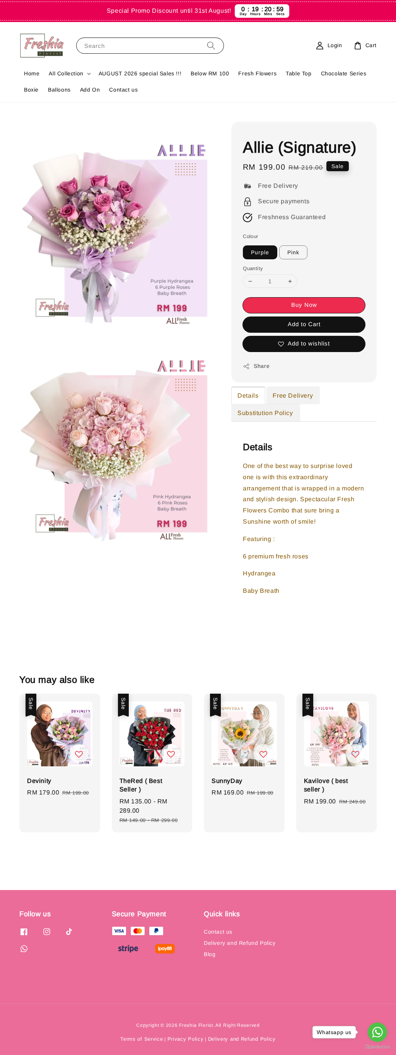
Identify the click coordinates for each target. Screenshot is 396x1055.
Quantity (253, 268)
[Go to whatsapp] (377, 1032)
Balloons (59, 90)
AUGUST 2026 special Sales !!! (140, 73)
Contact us (123, 90)
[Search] (211, 45)
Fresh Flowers (257, 73)
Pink (293, 252)
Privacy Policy (185, 1039)
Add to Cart (304, 324)
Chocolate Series (344, 73)
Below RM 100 (210, 73)
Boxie (31, 90)
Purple (260, 252)
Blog (209, 954)
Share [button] (262, 366)
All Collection (66, 73)
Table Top (298, 73)
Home (31, 73)
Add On (90, 90)
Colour (250, 236)
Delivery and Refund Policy (240, 943)
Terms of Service (141, 1039)
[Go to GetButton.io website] (377, 1047)
